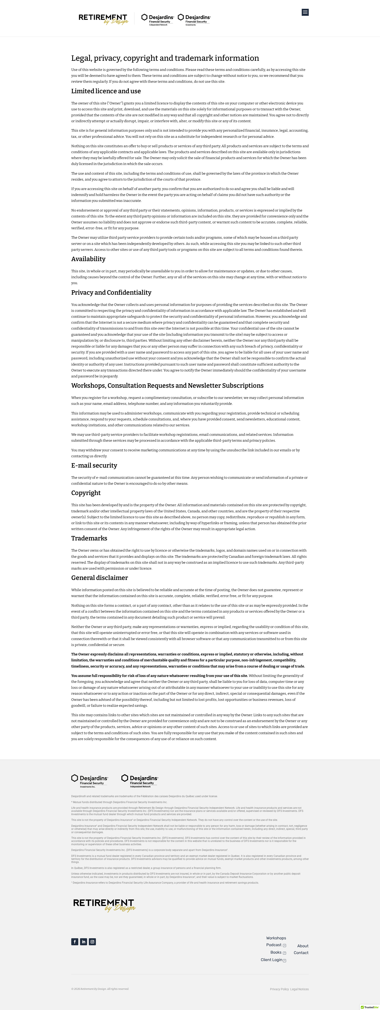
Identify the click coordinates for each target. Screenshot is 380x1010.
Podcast (274, 944)
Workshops (276, 938)
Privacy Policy (280, 989)
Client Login (271, 959)
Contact (301, 952)
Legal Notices (299, 989)
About (303, 946)
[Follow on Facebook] (74, 941)
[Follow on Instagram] (92, 941)
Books (276, 952)
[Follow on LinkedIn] (83, 941)
